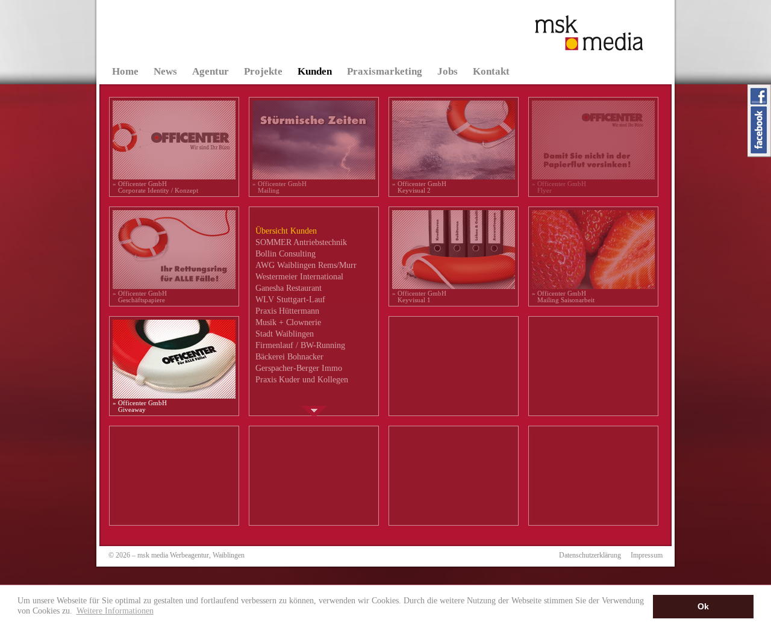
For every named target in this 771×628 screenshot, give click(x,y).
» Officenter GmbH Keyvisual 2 (419, 187)
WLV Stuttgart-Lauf (290, 299)
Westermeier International (299, 276)
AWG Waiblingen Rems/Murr (306, 265)
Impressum (647, 555)
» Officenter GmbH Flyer (559, 187)
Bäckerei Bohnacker (289, 356)
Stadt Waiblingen (284, 333)
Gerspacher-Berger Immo (298, 368)
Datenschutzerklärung (590, 555)
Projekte (263, 71)
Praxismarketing (384, 71)
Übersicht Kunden (286, 230)
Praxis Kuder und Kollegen (301, 379)
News (165, 71)
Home (125, 71)
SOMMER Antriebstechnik (301, 242)
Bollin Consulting (285, 253)
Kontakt (491, 71)
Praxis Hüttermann (287, 311)
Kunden (315, 71)
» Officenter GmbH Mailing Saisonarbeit (563, 296)
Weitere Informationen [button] (115, 610)
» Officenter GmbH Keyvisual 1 (419, 296)
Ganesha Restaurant (288, 288)
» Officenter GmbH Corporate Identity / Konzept (155, 187)
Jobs (447, 71)
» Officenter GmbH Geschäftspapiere (140, 296)
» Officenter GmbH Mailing (279, 187)
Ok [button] (703, 606)
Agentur (210, 71)
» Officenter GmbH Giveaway (140, 406)
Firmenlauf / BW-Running (300, 345)
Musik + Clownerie (288, 322)
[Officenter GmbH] (174, 178)
